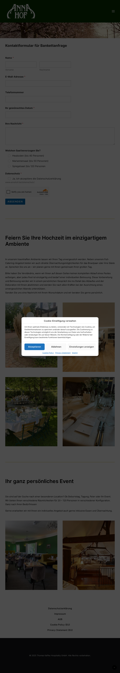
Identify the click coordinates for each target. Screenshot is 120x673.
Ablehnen (56, 346)
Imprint (75, 352)
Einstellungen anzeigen (81, 346)
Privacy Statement (63, 352)
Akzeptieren (34, 346)
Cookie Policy (48, 352)
